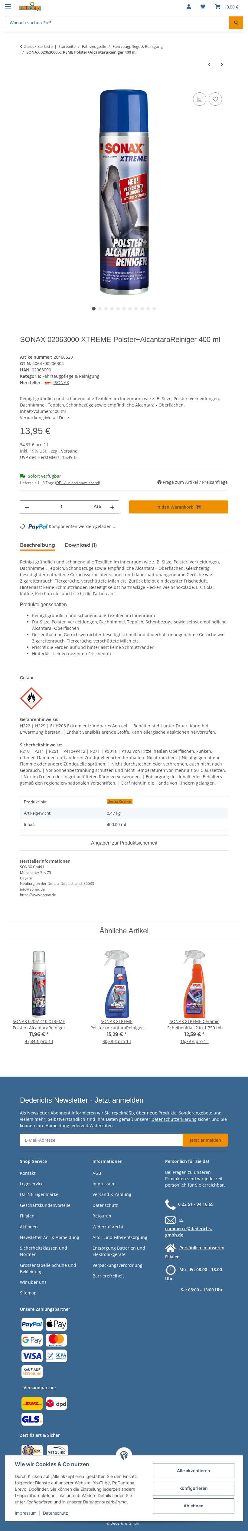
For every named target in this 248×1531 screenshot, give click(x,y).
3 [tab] (106, 309)
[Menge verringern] (27, 507)
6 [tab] (124, 309)
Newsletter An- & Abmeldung (49, 1237)
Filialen (27, 1216)
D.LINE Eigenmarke (39, 1194)
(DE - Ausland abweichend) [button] (77, 482)
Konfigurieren (193, 1488)
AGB (97, 1173)
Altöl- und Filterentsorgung (120, 1237)
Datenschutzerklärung (174, 1119)
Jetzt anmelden (205, 1140)
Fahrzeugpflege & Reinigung (71, 376)
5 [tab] (118, 309)
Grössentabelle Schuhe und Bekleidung (48, 1268)
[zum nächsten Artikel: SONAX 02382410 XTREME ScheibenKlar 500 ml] (222, 64)
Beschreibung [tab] (37, 545)
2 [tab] (100, 309)
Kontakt (27, 1173)
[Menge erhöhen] (112, 507)
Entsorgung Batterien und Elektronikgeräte (119, 1251)
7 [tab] (130, 309)
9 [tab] (142, 309)
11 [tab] (154, 309)
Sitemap (28, 1293)
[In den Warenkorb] (25, 84)
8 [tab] (136, 309)
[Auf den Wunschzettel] (215, 99)
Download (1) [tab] (81, 545)
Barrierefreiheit (108, 1276)
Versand (69, 451)
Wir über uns (33, 1282)
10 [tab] (148, 309)
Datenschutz (55, 1513)
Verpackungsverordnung (117, 1265)
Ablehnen (194, 1505)
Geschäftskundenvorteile (45, 1205)
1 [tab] (94, 309)
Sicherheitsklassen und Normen (43, 1251)
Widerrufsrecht (108, 1227)
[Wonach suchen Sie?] (236, 22)
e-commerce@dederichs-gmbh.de (188, 1227)
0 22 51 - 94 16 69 (196, 1204)
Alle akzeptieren (193, 1470)
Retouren (102, 1216)
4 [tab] (112, 309)
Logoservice (32, 1184)
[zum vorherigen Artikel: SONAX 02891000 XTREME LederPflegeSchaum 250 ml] (209, 64)
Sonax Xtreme (119, 801)
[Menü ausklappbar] (8, 4)
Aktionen (29, 1227)
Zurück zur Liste (38, 46)
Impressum (26, 1513)
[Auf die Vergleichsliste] (199, 99)
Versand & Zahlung (112, 1194)
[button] (189, 7)
